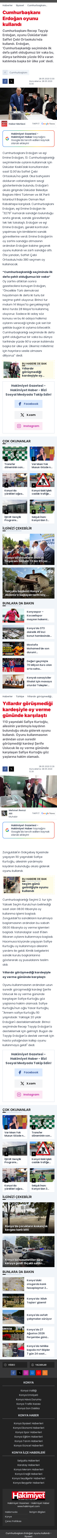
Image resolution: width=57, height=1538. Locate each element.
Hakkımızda (11, 1512)
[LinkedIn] (32, 1372)
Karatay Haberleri (28, 1465)
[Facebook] (13, 1372)
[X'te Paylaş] (11, 81)
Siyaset (20, 5)
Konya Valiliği (29, 1390)
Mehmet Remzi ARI (17, 813)
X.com (31, 415)
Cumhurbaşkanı (18, 72)
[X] (19, 1372)
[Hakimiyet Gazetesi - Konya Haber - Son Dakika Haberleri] (28, 1495)
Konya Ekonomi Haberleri (28, 1428)
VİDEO (11, 1364)
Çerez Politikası (13, 1521)
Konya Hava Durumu (28, 1399)
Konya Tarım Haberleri (29, 1441)
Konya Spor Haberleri (28, 1432)
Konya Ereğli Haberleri (28, 1474)
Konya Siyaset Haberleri (28, 1423)
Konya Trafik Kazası (28, 1404)
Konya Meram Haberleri (28, 1469)
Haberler (8, 5)
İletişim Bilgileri (37, 1512)
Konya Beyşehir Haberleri (28, 1483)
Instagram (31, 426)
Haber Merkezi (17, 123)
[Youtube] (38, 1372)
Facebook (31, 404)
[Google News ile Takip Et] (48, 123)
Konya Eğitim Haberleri (28, 1437)
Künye (8, 1516)
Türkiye (20, 696)
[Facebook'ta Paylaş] (5, 81)
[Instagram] (25, 1372)
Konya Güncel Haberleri (28, 1445)
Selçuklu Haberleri (28, 1460)
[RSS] (45, 1372)
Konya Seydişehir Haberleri (28, 1478)
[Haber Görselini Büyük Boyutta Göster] (28, 104)
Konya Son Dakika (29, 1408)
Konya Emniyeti (28, 1395)
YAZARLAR (41, 1364)
